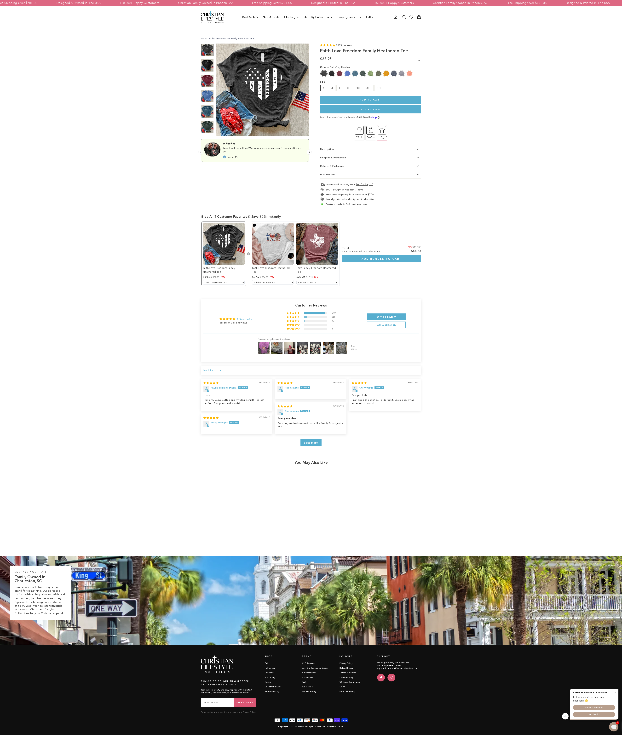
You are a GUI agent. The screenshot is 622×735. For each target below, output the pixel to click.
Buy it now (370, 109)
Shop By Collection (317, 17)
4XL (379, 87)
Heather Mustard (386, 73)
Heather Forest (363, 73)
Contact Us (307, 677)
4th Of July (270, 677)
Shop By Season (348, 17)
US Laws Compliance (350, 682)
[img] (211, 382)
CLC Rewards (308, 663)
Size (322, 81)
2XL (358, 87)
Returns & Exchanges (332, 165)
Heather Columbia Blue (347, 73)
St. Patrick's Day (272, 686)
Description (327, 149)
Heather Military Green (378, 73)
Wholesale (307, 686)
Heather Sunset (409, 73)
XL (348, 87)
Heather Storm (401, 73)
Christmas (269, 672)
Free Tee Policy (347, 691)
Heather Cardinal (339, 73)
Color (335, 67)
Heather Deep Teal (355, 73)
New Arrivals (271, 17)
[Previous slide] (200, 152)
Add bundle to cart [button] (382, 258)
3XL (368, 87)
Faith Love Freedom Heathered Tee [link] (271, 269)
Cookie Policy (346, 677)
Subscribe (244, 702)
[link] (224, 244)
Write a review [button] (386, 316)
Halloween (270, 668)
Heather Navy (394, 73)
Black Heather (331, 73)
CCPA (342, 686)
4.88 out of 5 (244, 319)
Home (204, 38)
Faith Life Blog (309, 691)
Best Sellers (250, 17)
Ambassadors (309, 672)
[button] (328, 45)
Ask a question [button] (386, 324)
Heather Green (370, 73)
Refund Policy (346, 668)
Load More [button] (311, 442)
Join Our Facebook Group (315, 668)
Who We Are (327, 174)
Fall (266, 663)
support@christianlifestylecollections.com (397, 668)
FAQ (304, 682)
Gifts (369, 17)
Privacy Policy (249, 712)
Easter (268, 682)
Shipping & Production (333, 157)
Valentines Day (272, 691)
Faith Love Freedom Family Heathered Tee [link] (219, 269)
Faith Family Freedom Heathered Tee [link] (316, 269)
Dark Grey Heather (324, 73)
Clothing (290, 17)
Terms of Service (348, 672)
